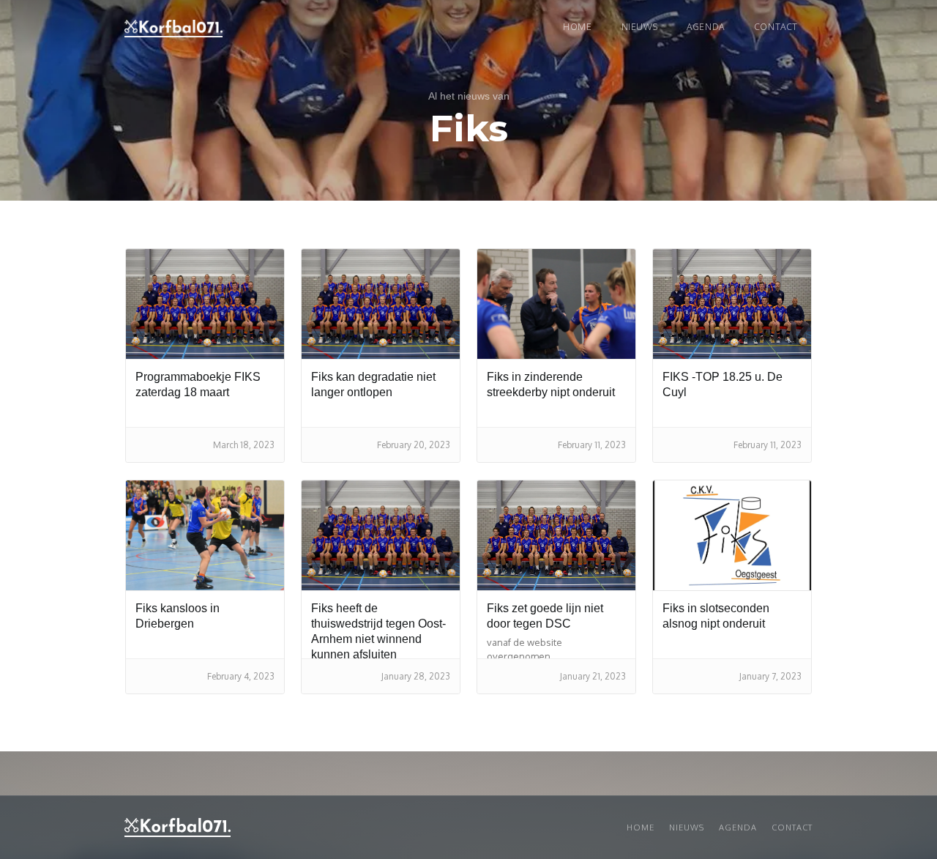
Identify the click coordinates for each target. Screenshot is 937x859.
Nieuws (686, 827)
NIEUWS (639, 26)
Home (577, 26)
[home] (173, 28)
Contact (776, 26)
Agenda (706, 26)
